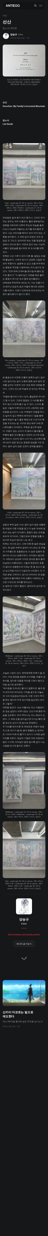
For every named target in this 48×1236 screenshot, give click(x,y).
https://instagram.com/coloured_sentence (24, 934)
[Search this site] (35, 5)
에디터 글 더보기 (24, 944)
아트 (5, 15)
